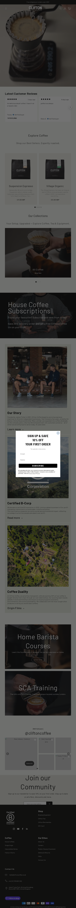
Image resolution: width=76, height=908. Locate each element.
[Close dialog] (58, 433)
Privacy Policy (32, 473)
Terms (38, 473)
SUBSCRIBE (38, 466)
